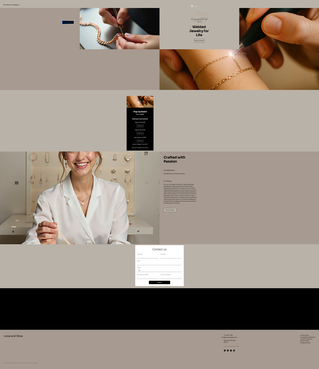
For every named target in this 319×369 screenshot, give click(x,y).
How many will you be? (142, 274)
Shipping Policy (305, 343)
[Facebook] (225, 350)
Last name (163, 254)
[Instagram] (228, 350)
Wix (37, 363)
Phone (138, 267)
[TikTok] (234, 350)
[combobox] (171, 277)
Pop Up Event (140, 111)
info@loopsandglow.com (229, 337)
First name (139, 254)
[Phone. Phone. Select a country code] (140, 271)
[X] (231, 350)
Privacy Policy (304, 335)
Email (139, 261)
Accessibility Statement (307, 337)
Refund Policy (304, 341)
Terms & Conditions (306, 339)
